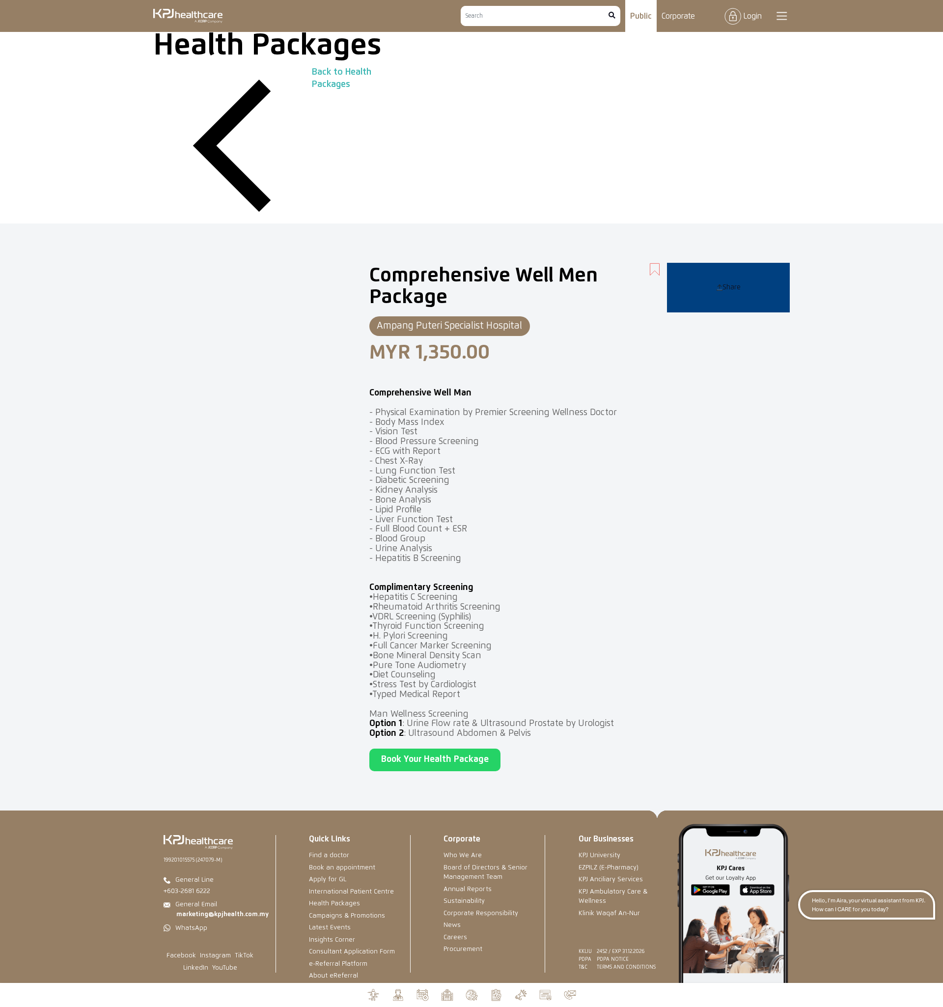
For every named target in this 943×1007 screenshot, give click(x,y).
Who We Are (463, 855)
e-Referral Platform (338, 964)
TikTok (244, 955)
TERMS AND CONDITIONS (626, 967)
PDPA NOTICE (613, 959)
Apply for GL (327, 879)
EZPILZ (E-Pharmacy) (608, 868)
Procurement (463, 949)
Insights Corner (332, 940)
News (452, 925)
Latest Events (330, 927)
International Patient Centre (351, 892)
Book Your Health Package (435, 759)
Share (731, 287)
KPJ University (599, 855)
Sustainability (464, 901)
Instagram (215, 955)
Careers (455, 937)
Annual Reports (468, 889)
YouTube (224, 968)
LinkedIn (195, 968)
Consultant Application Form (352, 952)
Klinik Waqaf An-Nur (609, 913)
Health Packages (334, 903)
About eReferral (333, 976)
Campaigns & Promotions (347, 916)
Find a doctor (329, 855)
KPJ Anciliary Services (611, 879)
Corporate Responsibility (481, 913)
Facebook (181, 955)
